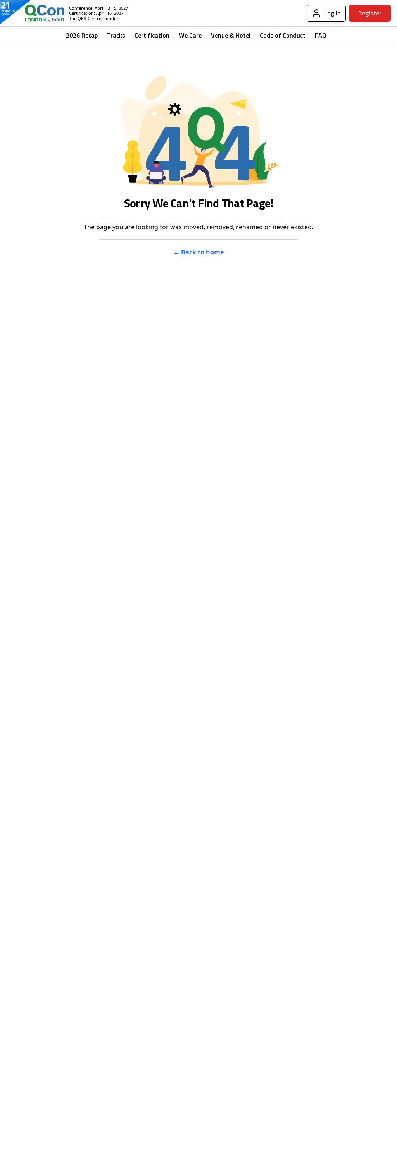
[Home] (38, 13)
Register (369, 13)
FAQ (320, 35)
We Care (190, 35)
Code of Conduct (283, 35)
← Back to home (198, 252)
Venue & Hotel (230, 35)
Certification (152, 35)
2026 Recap (82, 35)
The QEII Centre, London (94, 18)
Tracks (116, 35)
